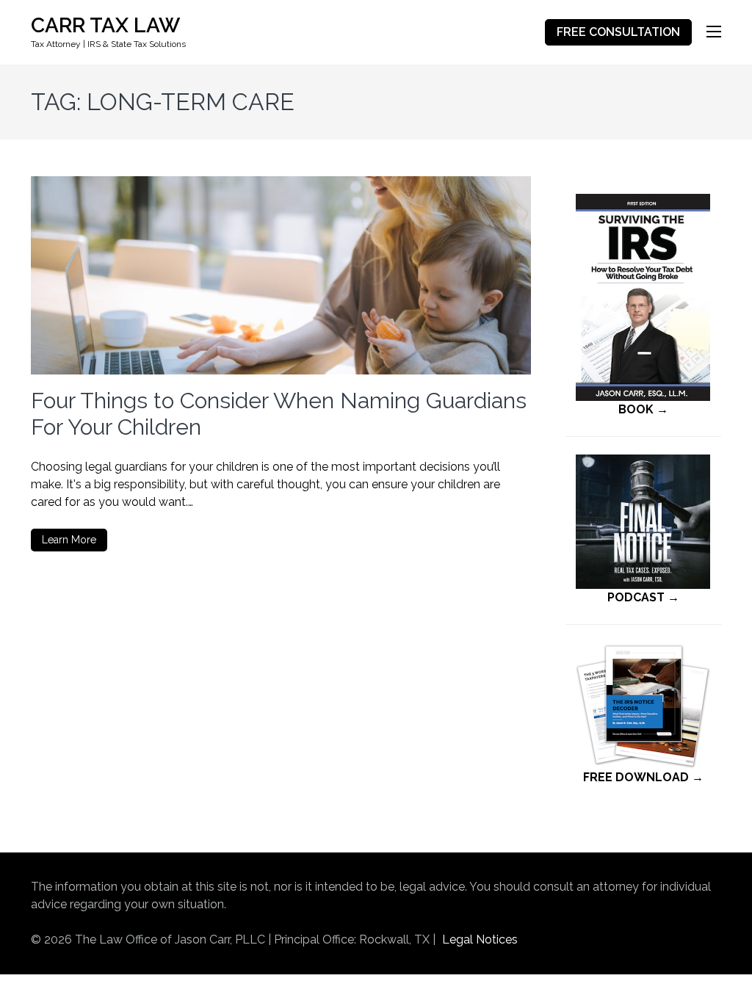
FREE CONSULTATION (618, 32)
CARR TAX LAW (105, 25)
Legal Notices (480, 939)
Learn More (69, 540)
